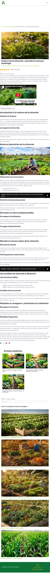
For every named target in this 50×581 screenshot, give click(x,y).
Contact (37, 566)
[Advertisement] (25, 15)
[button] (7, 73)
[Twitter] (3, 343)
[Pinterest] (6, 343)
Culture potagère (35, 65)
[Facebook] (0, 343)
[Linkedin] (9, 343)
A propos (38, 564)
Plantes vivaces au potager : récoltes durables (12, 528)
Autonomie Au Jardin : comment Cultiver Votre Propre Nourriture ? (17, 497)
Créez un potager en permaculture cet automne (12, 467)
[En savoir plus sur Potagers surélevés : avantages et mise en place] (13, 361)
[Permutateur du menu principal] (47, 2)
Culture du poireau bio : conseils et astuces (11, 558)
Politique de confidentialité (37, 569)
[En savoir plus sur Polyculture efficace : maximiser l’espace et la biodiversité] (13, 381)
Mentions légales (37, 567)
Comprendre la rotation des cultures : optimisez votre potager (35, 370)
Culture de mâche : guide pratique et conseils (12, 437)
